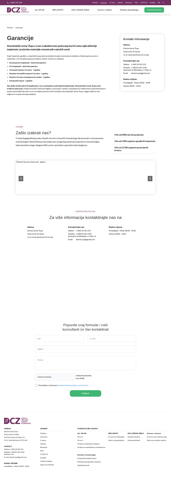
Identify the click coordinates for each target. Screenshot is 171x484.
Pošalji (85, 393)
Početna (95, 2)
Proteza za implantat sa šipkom (88, 444)
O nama (112, 2)
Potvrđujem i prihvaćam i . (63, 385)
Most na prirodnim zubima (156, 440)
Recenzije (128, 2)
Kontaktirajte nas (154, 10)
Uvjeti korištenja (46, 461)
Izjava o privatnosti (47, 465)
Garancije (104, 3)
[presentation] (21, 178)
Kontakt (152, 2)
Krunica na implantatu (116, 437)
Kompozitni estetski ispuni (86, 458)
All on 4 (80, 437)
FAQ (136, 2)
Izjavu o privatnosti (80, 385)
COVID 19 (143, 2)
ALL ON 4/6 (39, 10)
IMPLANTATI (57, 10)
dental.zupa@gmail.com (140, 73)
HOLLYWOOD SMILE (80, 10)
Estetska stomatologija (129, 10)
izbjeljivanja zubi (83, 465)
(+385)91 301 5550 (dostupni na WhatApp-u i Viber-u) (137, 68)
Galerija (120, 2)
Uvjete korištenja (65, 385)
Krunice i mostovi (105, 10)
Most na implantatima (116, 440)
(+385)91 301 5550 (15, 2)
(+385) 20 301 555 (138, 64)
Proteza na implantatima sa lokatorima (91, 447)
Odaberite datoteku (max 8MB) (84, 376)
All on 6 (80, 440)
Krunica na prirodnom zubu (157, 437)
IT (163, 2)
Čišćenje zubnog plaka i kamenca (89, 462)
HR (159, 2)
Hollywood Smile (134, 440)
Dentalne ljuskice (134, 437)
